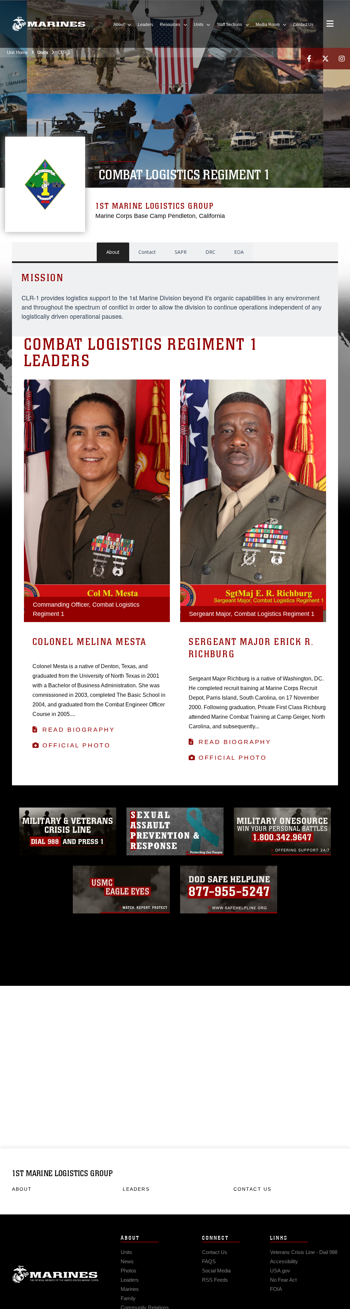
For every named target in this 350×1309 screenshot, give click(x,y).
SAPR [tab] (181, 252)
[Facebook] (309, 58)
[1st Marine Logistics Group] (48, 24)
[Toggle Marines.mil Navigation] (330, 24)
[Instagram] (342, 58)
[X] (325, 58)
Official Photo (76, 745)
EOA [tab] (239, 252)
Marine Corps (55, 1274)
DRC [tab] (210, 252)
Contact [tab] (147, 252)
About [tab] (113, 252)
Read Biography (78, 729)
